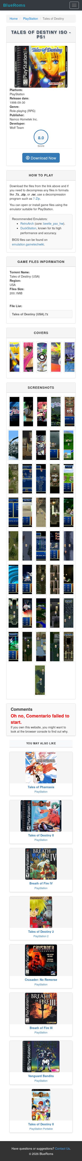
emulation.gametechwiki (28, 244)
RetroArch (27, 223)
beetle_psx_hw (53, 223)
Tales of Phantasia (41, 787)
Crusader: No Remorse (41, 979)
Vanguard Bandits (41, 1076)
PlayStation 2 (41, 936)
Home (14, 18)
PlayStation (30, 18)
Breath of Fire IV (41, 883)
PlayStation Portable (41, 1128)
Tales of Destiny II (41, 835)
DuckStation (28, 228)
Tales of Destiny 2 (41, 931)
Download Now (43, 157)
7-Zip (36, 198)
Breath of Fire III (41, 1028)
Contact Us (62, 1148)
